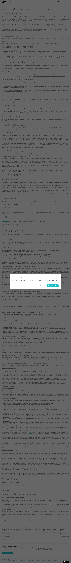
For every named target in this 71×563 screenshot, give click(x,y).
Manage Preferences (41, 285)
